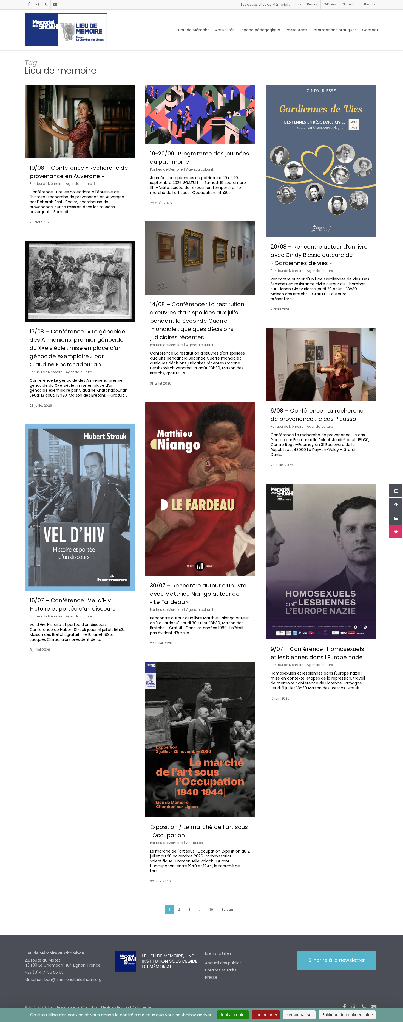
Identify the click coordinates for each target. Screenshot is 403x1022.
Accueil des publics (223, 962)
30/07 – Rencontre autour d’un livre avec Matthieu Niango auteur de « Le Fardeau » (198, 594)
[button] (336, 960)
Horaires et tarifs (221, 970)
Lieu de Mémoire (49, 183)
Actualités (194, 842)
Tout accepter (233, 1014)
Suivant (228, 909)
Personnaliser (299, 1014)
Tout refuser (265, 1014)
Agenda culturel (79, 183)
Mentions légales (115, 1007)
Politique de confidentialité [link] (347, 1014)
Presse (211, 977)
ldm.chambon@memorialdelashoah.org (63, 979)
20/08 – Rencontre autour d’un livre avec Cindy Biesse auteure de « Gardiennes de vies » (319, 255)
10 (211, 909)
